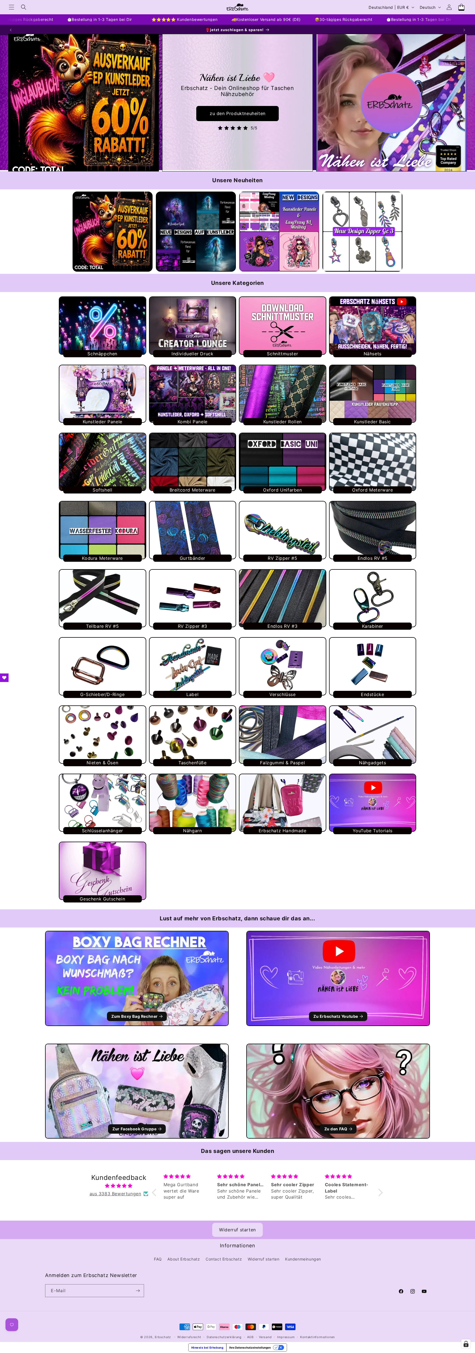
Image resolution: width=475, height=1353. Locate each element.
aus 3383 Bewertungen (115, 1193)
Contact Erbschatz (224, 1259)
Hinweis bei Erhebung (207, 1347)
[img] (118, 1186)
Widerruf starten (237, 1229)
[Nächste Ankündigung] (464, 30)
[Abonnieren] (138, 1290)
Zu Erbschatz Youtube (335, 1016)
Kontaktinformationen (317, 1337)
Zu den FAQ (335, 1128)
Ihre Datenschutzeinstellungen (250, 1347)
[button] (11, 7)
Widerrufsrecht (189, 1337)
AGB (250, 1337)
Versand (265, 1337)
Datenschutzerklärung (224, 1337)
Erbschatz (163, 1337)
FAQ (158, 1259)
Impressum (286, 1337)
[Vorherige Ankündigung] (11, 30)
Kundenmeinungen (303, 1259)
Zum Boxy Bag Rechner (134, 1016)
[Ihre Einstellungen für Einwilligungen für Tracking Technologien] (466, 1344)
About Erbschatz (183, 1259)
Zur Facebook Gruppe (134, 1128)
